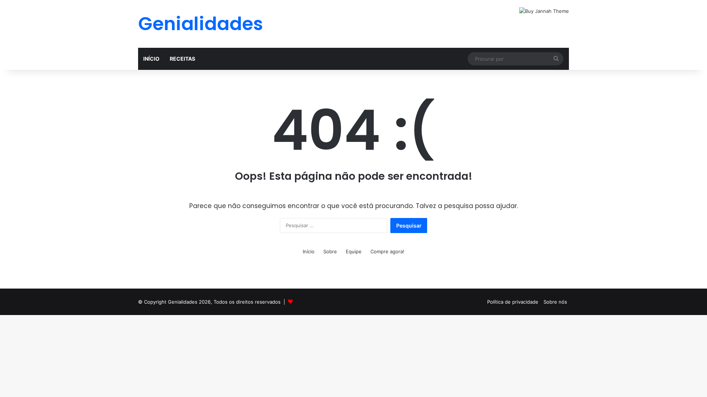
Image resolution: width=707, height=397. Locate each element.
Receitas (182, 59)
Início (151, 59)
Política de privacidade (512, 302)
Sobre (330, 251)
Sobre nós (555, 302)
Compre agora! (387, 251)
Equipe (354, 251)
